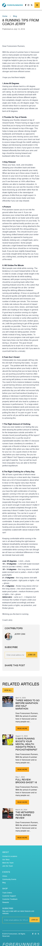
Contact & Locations (9, 856)
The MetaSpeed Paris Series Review (25, 815)
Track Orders (7, 893)
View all (8, 690)
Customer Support (9, 896)
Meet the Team (8, 863)
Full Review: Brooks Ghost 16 (26, 781)
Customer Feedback (9, 899)
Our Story (5, 859)
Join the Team (7, 866)
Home (4, 16)
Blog (15, 16)
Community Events (9, 879)
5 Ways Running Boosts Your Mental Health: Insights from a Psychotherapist (26, 744)
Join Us (31, 654)
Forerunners (12, 934)
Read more (22, 728)
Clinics (4, 876)
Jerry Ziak (19, 634)
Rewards (5, 902)
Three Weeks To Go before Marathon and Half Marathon (28, 704)
